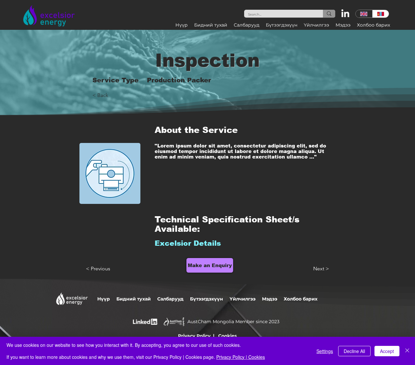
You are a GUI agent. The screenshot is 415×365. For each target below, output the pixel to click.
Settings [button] (324, 351)
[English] (364, 14)
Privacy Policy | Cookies (240, 357)
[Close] (407, 351)
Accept (387, 351)
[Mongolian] (380, 14)
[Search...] (329, 14)
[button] (211, 25)
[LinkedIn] (345, 14)
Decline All (354, 351)
